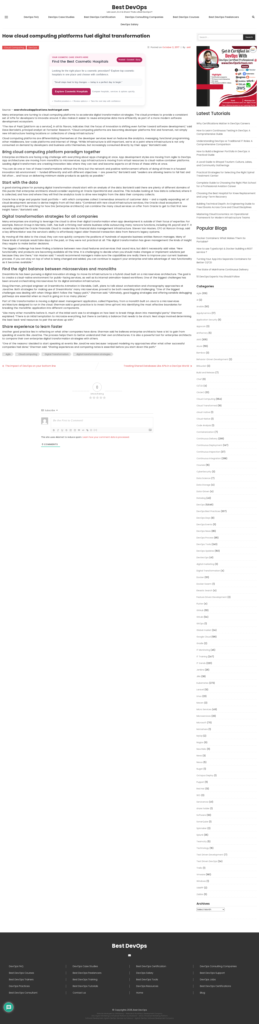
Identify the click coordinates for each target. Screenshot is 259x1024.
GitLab (199, 616)
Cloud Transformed (206, 405)
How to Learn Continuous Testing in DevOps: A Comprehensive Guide (223, 132)
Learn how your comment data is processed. (106, 437)
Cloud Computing (14, 47)
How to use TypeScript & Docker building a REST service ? (224, 250)
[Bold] (54, 430)
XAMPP (199, 887)
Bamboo (200, 352)
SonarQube (202, 821)
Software (201, 815)
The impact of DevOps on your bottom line (30, 366)
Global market (203, 630)
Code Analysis (203, 425)
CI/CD (199, 385)
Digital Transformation (56, 354)
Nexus (199, 762)
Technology (202, 848)
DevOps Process (204, 537)
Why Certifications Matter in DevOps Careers (223, 123)
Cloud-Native (203, 418)
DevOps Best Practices (208, 511)
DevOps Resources (147, 986)
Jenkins (200, 669)
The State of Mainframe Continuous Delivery (222, 269)
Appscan (201, 326)
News (199, 755)
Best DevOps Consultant (23, 992)
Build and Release (205, 372)
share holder (203, 808)
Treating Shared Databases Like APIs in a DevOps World (156, 366)
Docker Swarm (204, 583)
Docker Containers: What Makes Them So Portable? (221, 239)
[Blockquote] (79, 430)
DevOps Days (203, 517)
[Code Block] (83, 430)
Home (139, 992)
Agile (8, 354)
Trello (199, 867)
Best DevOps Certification (100, 17)
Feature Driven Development (211, 597)
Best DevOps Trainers (21, 979)
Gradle (199, 643)
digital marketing (205, 564)
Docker (200, 577)
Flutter (199, 603)
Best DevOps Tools (147, 979)
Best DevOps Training (85, 979)
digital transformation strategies (93, 354)
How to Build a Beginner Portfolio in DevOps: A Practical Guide (223, 153)
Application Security (206, 319)
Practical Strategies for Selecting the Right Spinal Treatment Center (225, 174)
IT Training (201, 656)
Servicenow (202, 801)
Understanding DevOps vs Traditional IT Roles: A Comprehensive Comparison (224, 142)
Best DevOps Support (212, 972)
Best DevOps (129, 7)
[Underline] (62, 430)
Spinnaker (201, 828)
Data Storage (203, 484)
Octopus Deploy (204, 775)
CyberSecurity (203, 471)
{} (91, 430)
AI (197, 299)
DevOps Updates (205, 550)
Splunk (199, 834)
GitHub (200, 610)
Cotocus (129, 1018)
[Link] (87, 430)
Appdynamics (203, 313)
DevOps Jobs (208, 979)
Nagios (199, 742)
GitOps (200, 623)
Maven (200, 702)
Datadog (201, 498)
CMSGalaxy (119, 1013)
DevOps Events (204, 524)
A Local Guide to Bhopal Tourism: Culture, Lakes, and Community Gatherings (224, 163)
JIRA (198, 676)
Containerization (205, 431)
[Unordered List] (75, 430)
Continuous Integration (208, 458)
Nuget (199, 768)
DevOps (32, 47)
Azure (199, 346)
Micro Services (203, 709)
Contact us (79, 992)
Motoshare (202, 729)
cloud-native (203, 412)
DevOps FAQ (31, 17)
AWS (198, 339)
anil (189, 47)
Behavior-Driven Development (212, 359)
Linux (199, 696)
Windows (201, 881)
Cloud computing (28, 354)
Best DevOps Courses (186, 17)
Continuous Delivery (206, 438)
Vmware (200, 874)
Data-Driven (202, 491)
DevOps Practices (19, 986)
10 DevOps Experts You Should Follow (218, 276)
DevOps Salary (129, 24)
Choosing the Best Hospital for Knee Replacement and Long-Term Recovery (226, 195)
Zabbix (199, 894)
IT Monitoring (203, 649)
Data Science (203, 478)
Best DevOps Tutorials (85, 986)
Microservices (203, 715)
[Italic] (58, 430)
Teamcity (201, 841)
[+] (95, 430)
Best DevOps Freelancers (224, 17)
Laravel (200, 689)
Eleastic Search (204, 590)
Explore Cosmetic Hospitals (71, 91)
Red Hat (200, 788)
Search (249, 37)
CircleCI (200, 392)
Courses (200, 465)
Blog (202, 992)
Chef (199, 379)
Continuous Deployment (209, 445)
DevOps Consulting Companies (144, 17)
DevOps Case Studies (61, 17)
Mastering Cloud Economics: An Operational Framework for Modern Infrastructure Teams (223, 215)
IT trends (201, 663)
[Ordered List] (70, 430)
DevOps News (203, 531)
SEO (198, 795)
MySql (199, 735)
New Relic (201, 749)
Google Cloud (203, 636)
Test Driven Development (209, 854)
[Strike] (66, 430)
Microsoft (201, 722)
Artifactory (202, 332)
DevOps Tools (203, 544)
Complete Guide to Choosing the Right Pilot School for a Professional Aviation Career (226, 184)
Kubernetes (202, 682)
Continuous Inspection (208, 451)
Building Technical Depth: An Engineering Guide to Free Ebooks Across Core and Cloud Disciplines (225, 205)
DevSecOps (202, 557)
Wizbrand (133, 1016)
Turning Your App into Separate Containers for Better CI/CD (223, 260)
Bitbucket (201, 365)
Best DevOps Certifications (215, 986)
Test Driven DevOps (206, 861)
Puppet (200, 782)
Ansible (200, 306)
